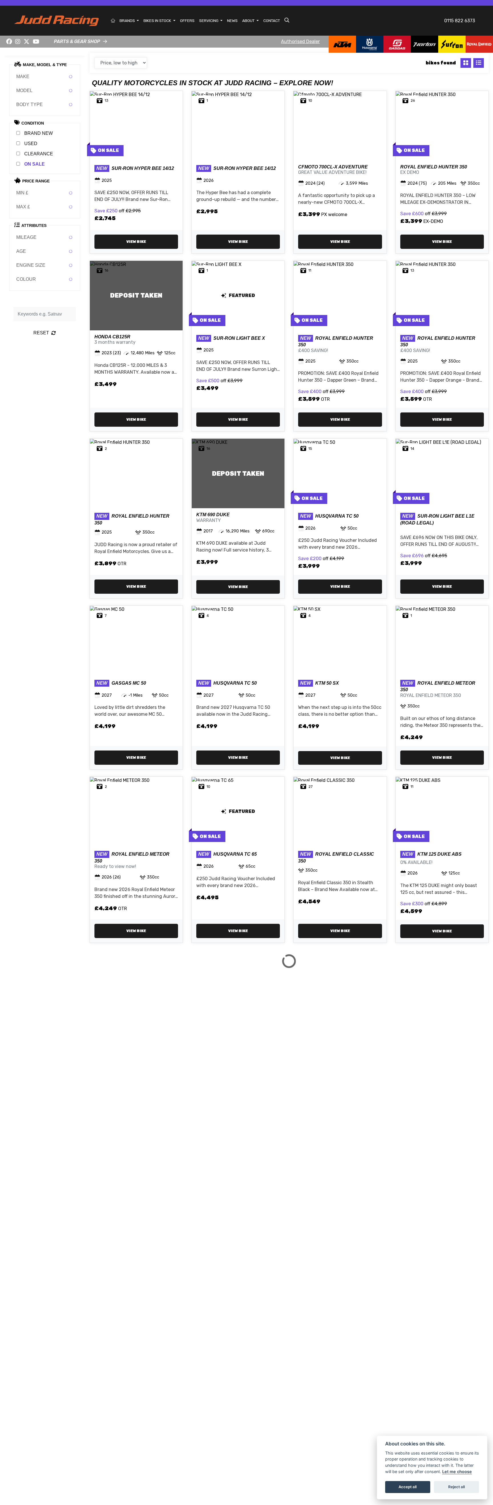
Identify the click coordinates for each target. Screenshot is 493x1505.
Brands (128, 20)
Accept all (408, 1486)
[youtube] (36, 42)
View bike (136, 241)
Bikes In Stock (158, 20)
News (232, 20)
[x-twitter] (26, 42)
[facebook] (9, 42)
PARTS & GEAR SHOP (77, 41)
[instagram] (18, 42)
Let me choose (457, 1471)
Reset (41, 332)
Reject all (456, 1486)
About (248, 20)
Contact (271, 20)
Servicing (209, 20)
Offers (187, 20)
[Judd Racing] (56, 20)
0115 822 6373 (459, 20)
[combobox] (44, 77)
